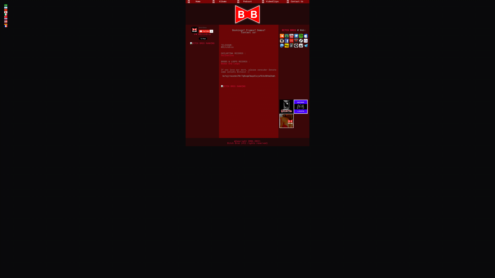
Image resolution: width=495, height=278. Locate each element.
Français (5, 26)
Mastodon (282, 46)
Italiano (5, 14)
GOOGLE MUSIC (291, 46)
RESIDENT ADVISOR (287, 46)
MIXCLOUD (306, 41)
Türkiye (5, 17)
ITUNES (306, 36)
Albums (222, 1)
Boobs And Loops (230, 63)
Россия (5, 19)
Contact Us (297, 1)
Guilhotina (227, 55)
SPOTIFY (301, 36)
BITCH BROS (289, 30)
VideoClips (272, 1)
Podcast (247, 1)
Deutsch (5, 24)
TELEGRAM (306, 46)
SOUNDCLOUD (282, 36)
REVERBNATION (296, 41)
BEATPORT (287, 36)
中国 (5, 10)
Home (198, 1)
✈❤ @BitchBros (202, 34)
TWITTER (296, 36)
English (5, 21)
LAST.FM (291, 41)
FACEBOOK (287, 41)
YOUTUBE (291, 36)
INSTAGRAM (282, 41)
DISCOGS (301, 41)
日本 (5, 12)
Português (5, 5)
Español (5, 7)
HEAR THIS (296, 46)
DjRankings (301, 46)
